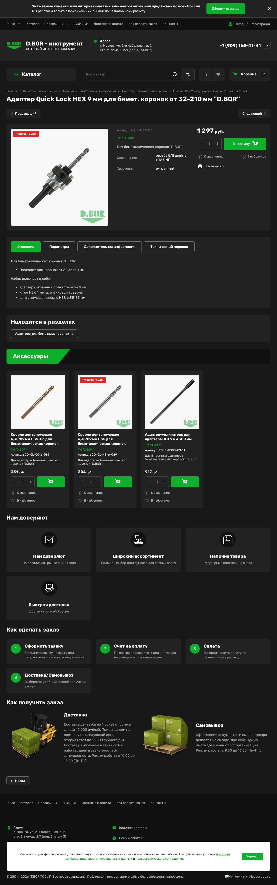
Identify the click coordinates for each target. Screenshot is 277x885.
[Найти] (174, 74)
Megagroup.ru (260, 877)
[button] (235, 24)
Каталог (32, 24)
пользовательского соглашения (159, 858)
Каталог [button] (31, 74)
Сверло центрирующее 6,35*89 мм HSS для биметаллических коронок (102, 439)
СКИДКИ (81, 24)
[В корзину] (51, 481)
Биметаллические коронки (97, 91)
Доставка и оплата (108, 24)
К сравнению (213, 156)
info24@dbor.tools (133, 828)
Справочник (53, 24)
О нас (10, 24)
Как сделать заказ (143, 24)
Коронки (68, 91)
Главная (12, 91)
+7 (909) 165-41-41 (240, 45)
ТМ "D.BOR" (125, 138)
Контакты (170, 24)
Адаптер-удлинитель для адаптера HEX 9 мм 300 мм (168, 436)
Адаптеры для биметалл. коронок (144, 91)
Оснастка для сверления (40, 91)
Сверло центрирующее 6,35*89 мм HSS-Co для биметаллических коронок (35, 439)
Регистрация (261, 24)
